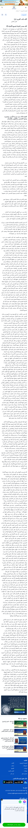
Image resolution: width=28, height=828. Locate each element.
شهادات (25, 771)
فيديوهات (25, 765)
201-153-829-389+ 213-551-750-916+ (15, 790)
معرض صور (24, 773)
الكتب (12, 763)
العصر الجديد (11, 771)
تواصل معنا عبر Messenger (14, 824)
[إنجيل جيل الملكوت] (14, 7)
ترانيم (12, 765)
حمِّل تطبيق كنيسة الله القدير (20, 778)
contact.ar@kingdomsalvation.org (16, 793)
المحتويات (24, 14)
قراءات (17, 10)
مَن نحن (12, 773)
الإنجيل (12, 768)
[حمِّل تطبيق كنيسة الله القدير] (25, 782)
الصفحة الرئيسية (24, 10)
